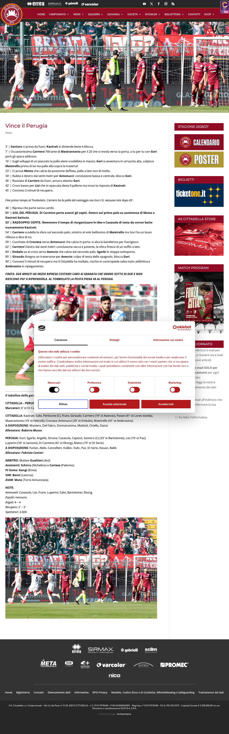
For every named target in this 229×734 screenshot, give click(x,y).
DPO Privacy (99, 692)
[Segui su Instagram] (166, 4)
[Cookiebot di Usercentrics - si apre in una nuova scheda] (175, 328)
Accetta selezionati (114, 404)
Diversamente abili (59, 692)
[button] (114, 66)
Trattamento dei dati (211, 692)
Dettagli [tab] (115, 339)
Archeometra (124, 714)
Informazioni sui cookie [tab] (168, 339)
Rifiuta (63, 404)
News (77, 14)
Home (41, 14)
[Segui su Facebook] (159, 4)
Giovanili (113, 14)
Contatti (194, 14)
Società (132, 14)
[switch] (94, 390)
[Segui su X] (151, 4)
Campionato (57, 14)
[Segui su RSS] (173, 4)
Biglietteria (173, 14)
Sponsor (151, 14)
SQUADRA (94, 14)
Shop (207, 14)
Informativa (81, 692)
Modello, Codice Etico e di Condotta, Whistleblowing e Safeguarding (152, 692)
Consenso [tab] (60, 339)
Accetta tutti (166, 404)
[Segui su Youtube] (144, 4)
